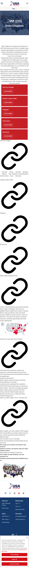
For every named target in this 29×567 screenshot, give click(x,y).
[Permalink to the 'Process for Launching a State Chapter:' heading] (14, 354)
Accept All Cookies (14, 564)
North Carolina (18, 174)
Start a (5, 519)
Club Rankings (5, 522)
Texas (11, 176)
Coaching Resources (20, 516)
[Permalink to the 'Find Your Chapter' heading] (14, 156)
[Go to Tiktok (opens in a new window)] (23, 493)
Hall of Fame (5, 508)
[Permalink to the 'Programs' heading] (14, 228)
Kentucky (18, 172)
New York (11, 174)
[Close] (27, 538)
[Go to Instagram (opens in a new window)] (14, 493)
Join (18, 506)
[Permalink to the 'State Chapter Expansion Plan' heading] (14, 291)
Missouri (4, 174)
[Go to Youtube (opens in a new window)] (19, 493)
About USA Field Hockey (6, 504)
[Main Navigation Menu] (27, 3)
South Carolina (4, 176)
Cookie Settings (14, 554)
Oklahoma (25, 174)
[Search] (2, 3)
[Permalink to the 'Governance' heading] (14, 260)
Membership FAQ (19, 509)
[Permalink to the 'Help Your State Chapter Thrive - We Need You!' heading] (14, 413)
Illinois (11, 172)
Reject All (14, 559)
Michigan (25, 172)
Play (13, 8)
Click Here (8, 91)
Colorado (4, 172)
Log (17, 503)
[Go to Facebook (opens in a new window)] (5, 493)
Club (5, 516)
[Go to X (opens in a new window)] (10, 493)
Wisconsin (18, 176)
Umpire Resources (20, 519)
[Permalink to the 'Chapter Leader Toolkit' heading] (14, 195)
